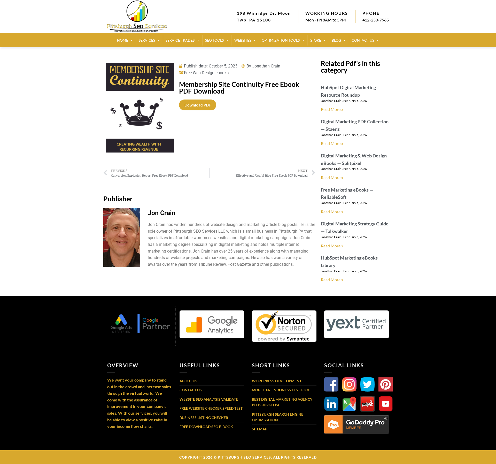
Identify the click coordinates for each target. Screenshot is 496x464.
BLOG (336, 40)
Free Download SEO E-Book (206, 426)
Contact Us (191, 390)
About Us (188, 381)
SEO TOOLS (214, 40)
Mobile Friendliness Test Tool (281, 390)
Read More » (332, 109)
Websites (242, 40)
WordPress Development (276, 381)
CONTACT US (363, 40)
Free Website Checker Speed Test (211, 408)
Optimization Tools (281, 40)
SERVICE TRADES (180, 40)
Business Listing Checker (204, 417)
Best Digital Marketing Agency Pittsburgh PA (282, 402)
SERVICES (147, 40)
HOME (122, 40)
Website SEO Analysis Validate (209, 399)
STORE (315, 40)
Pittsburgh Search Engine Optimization (277, 417)
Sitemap (259, 429)
